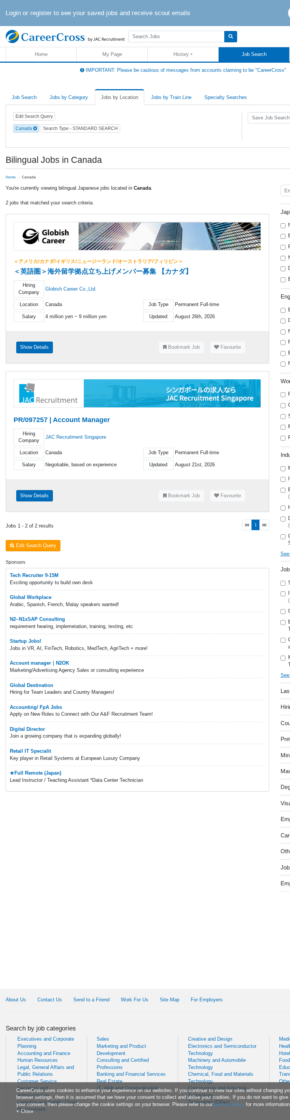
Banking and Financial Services (131, 1074)
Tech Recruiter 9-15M (34, 575)
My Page (112, 54)
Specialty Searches (225, 97)
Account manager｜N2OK (39, 663)
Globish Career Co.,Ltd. (71, 289)
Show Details (34, 347)
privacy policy (229, 1104)
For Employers (207, 999)
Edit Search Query (34, 116)
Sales (103, 1039)
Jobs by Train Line (171, 97)
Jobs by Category (68, 97)
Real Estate (109, 1081)
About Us (16, 999)
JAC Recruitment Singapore (75, 437)
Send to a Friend (91, 999)
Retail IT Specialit (30, 751)
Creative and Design (210, 1039)
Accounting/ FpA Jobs (36, 707)
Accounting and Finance (43, 1053)
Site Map (169, 999)
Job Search (254, 54)
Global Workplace (30, 597)
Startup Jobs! (25, 641)
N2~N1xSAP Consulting (37, 619)
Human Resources (37, 1060)
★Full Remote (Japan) (35, 773)
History (181, 54)
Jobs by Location (119, 97)
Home (41, 54)
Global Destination (31, 685)
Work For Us (134, 999)
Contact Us (49, 999)
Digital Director (27, 729)
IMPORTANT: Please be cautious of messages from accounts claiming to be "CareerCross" (185, 70)
